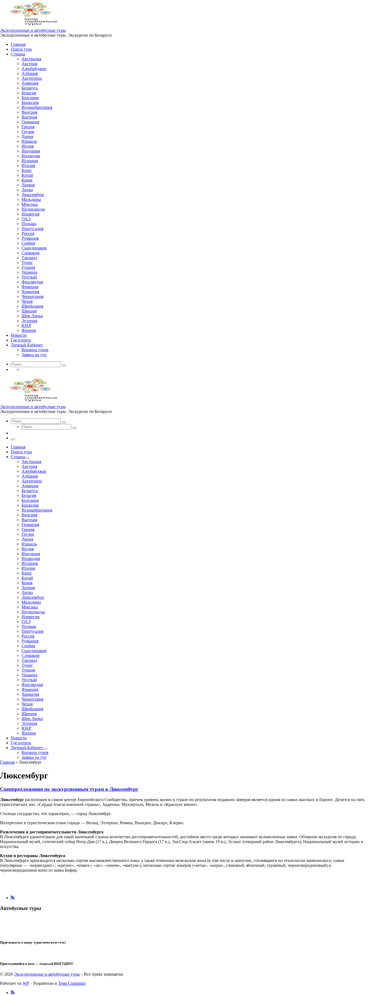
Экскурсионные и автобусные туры (47, 974)
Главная (7, 762)
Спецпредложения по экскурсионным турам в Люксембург (69, 789)
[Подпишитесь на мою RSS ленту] (13, 897)
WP (26, 983)
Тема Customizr (72, 983)
